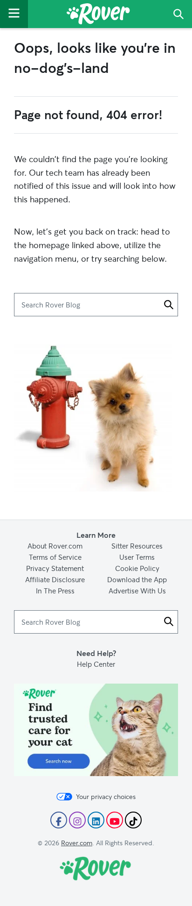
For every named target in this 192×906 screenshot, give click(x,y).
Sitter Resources (137, 545)
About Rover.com (54, 545)
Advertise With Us (137, 590)
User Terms (137, 557)
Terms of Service (55, 557)
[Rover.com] (98, 15)
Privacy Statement (55, 568)
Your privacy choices (106, 796)
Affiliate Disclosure (55, 579)
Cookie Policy (137, 568)
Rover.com (76, 842)
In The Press (55, 590)
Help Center (96, 664)
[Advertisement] (96, 689)
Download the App (137, 579)
